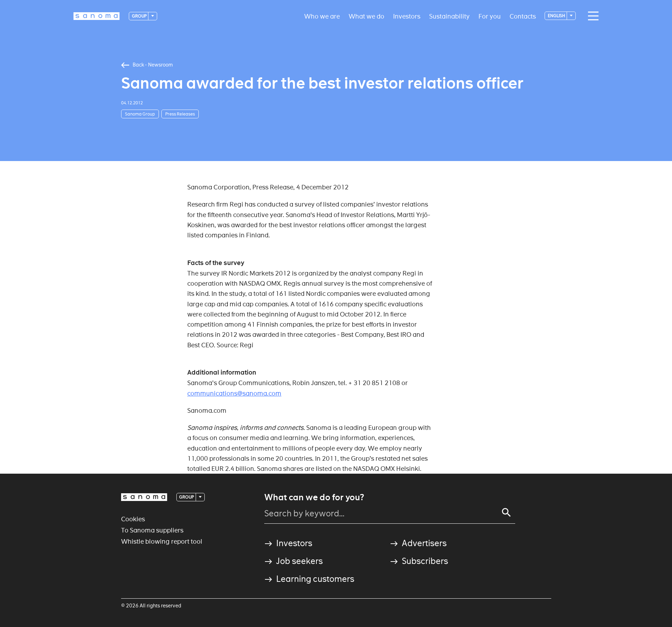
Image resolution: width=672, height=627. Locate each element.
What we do (366, 16)
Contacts (523, 16)
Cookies (133, 519)
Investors (406, 16)
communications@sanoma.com (234, 393)
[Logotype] (144, 497)
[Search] (506, 512)
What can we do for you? (314, 497)
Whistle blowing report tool (161, 541)
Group (139, 16)
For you (489, 16)
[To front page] (97, 16)
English (557, 15)
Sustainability (449, 16)
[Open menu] (591, 16)
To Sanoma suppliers (152, 530)
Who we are (322, 16)
